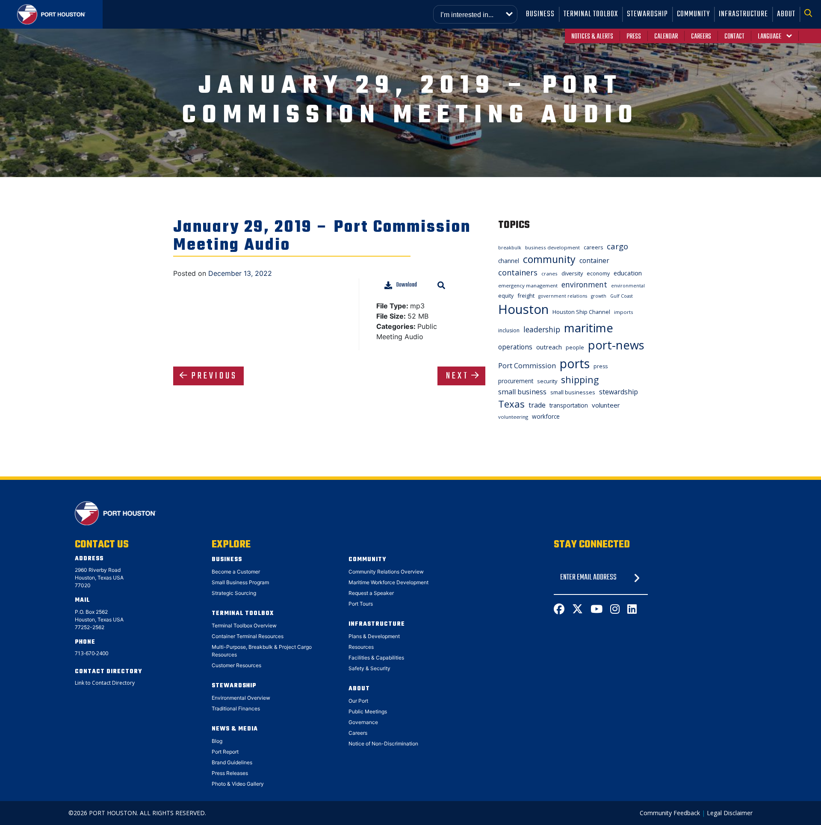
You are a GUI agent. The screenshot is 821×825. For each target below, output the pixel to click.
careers (593, 247)
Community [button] (693, 14)
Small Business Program (240, 582)
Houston (523, 309)
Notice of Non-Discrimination (383, 743)
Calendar (666, 36)
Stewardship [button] (647, 14)
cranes (549, 273)
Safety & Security (369, 668)
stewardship (618, 391)
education (628, 273)
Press (633, 36)
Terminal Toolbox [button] (591, 14)
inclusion (509, 330)
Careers (701, 36)
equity (506, 295)
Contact (734, 36)
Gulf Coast (621, 296)
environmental (628, 286)
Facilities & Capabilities (376, 657)
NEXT (457, 376)
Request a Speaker (371, 593)
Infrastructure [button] (743, 14)
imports (623, 312)
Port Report (225, 751)
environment (584, 284)
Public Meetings (367, 711)
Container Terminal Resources (248, 636)
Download (406, 285)
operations (515, 347)
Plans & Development (374, 636)
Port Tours (360, 603)
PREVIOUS (214, 376)
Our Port (358, 701)
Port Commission (527, 365)
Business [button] (540, 14)
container (594, 260)
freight (526, 295)
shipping (580, 379)
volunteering (513, 417)
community (549, 259)
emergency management (528, 285)
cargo (617, 246)
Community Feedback (670, 813)
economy (598, 273)
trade (537, 405)
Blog (217, 741)
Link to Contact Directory (105, 682)
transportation (568, 405)
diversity (572, 273)
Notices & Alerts (592, 36)
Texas (511, 404)
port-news (616, 345)
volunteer (606, 405)
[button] (810, 14)
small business (522, 391)
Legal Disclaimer (730, 813)
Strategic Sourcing (234, 593)
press (601, 366)
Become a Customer (236, 571)
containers (517, 272)
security (547, 381)
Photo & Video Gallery (238, 784)
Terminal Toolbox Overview (244, 625)
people (575, 347)
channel (508, 261)
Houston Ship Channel (581, 312)
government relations (562, 296)
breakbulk (509, 248)
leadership (541, 329)
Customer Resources (236, 665)
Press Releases (230, 773)
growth (598, 296)
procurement (515, 381)
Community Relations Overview (386, 571)
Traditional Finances (236, 708)
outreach (549, 347)
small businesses (572, 392)
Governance (363, 722)
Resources (361, 647)
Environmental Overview (241, 698)
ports (575, 363)
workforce (546, 416)
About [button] (786, 14)
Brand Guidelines (232, 762)
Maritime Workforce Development (388, 582)
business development (552, 247)
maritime (588, 328)
